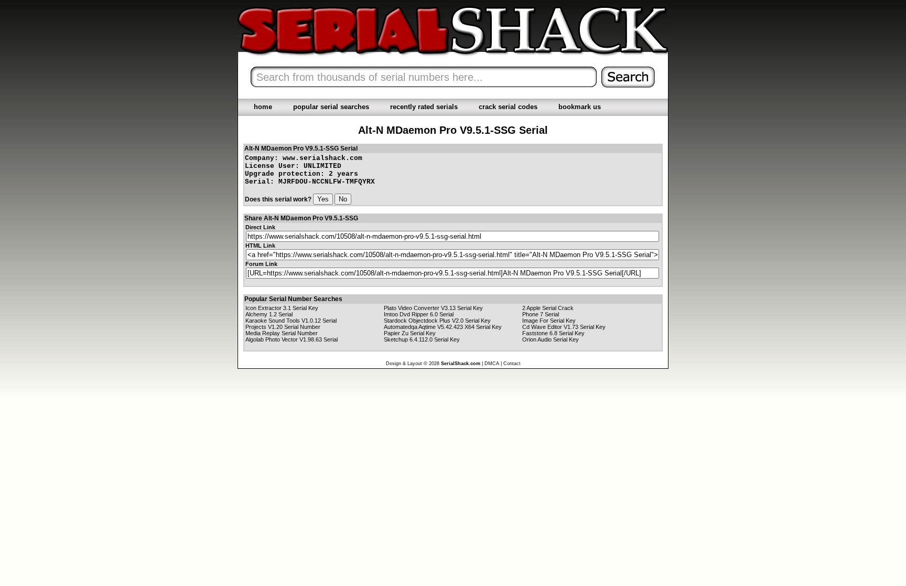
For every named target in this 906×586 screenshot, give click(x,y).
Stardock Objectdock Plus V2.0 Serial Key (437, 320)
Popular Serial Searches (331, 107)
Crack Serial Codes (508, 107)
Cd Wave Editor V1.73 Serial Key (564, 327)
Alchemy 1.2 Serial (269, 314)
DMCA (491, 363)
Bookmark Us (579, 107)
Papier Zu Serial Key (410, 333)
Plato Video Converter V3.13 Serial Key (433, 308)
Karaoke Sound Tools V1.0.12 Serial (291, 320)
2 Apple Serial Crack (548, 308)
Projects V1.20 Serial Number (282, 327)
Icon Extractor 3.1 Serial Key (281, 308)
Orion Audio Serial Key (550, 339)
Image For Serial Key (549, 320)
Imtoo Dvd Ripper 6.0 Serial (419, 314)
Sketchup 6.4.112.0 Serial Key (422, 339)
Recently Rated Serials (424, 107)
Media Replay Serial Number (281, 333)
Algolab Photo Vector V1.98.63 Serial (291, 339)
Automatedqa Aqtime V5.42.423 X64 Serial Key (443, 327)
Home (263, 107)
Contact (512, 363)
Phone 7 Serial (540, 314)
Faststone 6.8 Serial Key (553, 333)
